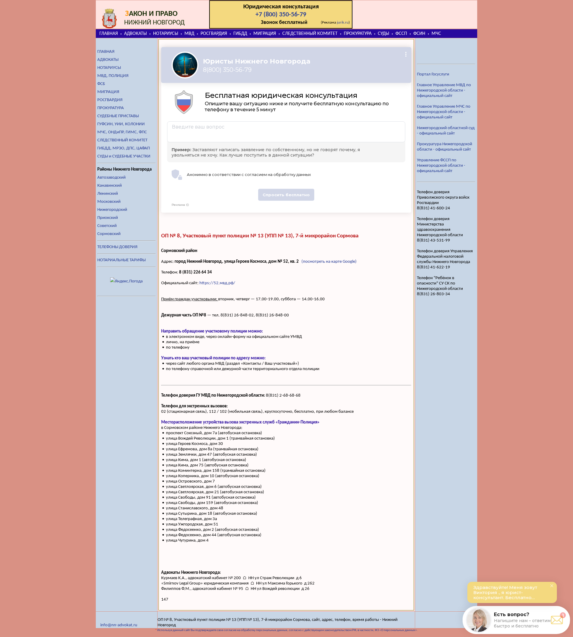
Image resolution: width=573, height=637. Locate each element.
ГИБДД (240, 33)
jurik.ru (343, 22)
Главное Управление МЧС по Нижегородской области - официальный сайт (443, 112)
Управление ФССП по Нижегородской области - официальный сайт (441, 165)
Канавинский (109, 185)
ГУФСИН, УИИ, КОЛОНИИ (121, 124)
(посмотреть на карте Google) (329, 261)
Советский (107, 226)
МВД (189, 33)
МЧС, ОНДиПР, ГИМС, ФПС (122, 132)
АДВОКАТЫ (135, 33)
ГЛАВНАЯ (108, 33)
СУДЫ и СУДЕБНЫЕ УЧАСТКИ (123, 156)
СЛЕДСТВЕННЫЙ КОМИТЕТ (310, 33)
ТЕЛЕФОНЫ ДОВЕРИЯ (117, 247)
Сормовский (109, 234)
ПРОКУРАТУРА (358, 33)
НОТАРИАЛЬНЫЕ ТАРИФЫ (121, 260)
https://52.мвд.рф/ (217, 283)
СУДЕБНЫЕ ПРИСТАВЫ (118, 116)
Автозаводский (111, 177)
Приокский (107, 218)
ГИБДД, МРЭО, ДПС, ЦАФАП (123, 148)
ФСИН (419, 33)
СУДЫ (383, 33)
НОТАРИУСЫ (165, 33)
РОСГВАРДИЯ (214, 33)
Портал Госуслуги (433, 74)
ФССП (401, 33)
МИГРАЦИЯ (264, 33)
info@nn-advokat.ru (118, 625)
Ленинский (107, 193)
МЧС (436, 33)
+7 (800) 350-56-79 (280, 14)
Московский (109, 202)
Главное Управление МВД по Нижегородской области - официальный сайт (444, 90)
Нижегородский (112, 210)
